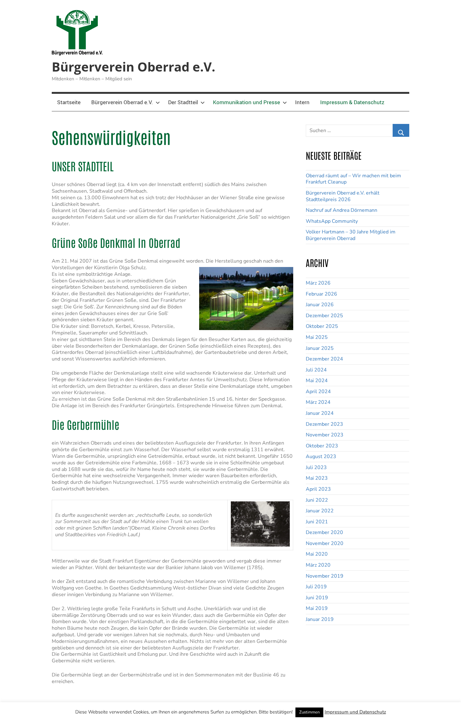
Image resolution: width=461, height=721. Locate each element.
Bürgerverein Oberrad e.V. (133, 66)
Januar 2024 (320, 413)
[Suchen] (401, 130)
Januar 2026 (320, 304)
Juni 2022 (317, 500)
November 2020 (324, 543)
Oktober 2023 (322, 445)
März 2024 (318, 402)
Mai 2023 (317, 478)
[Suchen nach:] (357, 128)
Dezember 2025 (324, 315)
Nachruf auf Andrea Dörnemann (341, 210)
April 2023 (318, 489)
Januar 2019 (320, 619)
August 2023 (321, 456)
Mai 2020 (317, 554)
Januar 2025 (320, 348)
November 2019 (324, 576)
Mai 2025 (317, 337)
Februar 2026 (321, 294)
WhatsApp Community (332, 221)
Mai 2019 (317, 608)
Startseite (69, 102)
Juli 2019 (316, 586)
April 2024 (318, 391)
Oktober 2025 (322, 326)
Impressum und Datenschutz (355, 712)
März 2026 (318, 283)
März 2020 (318, 565)
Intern (302, 102)
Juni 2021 (317, 521)
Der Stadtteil (183, 102)
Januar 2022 (320, 510)
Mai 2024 (317, 380)
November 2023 (324, 434)
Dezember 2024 (324, 358)
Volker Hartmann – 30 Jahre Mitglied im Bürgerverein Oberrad (350, 235)
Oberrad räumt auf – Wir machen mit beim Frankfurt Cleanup (353, 179)
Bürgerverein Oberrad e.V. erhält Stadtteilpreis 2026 (342, 196)
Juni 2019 (317, 597)
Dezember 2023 (324, 424)
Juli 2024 (316, 369)
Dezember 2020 (324, 532)
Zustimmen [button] (309, 712)
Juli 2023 (316, 467)
